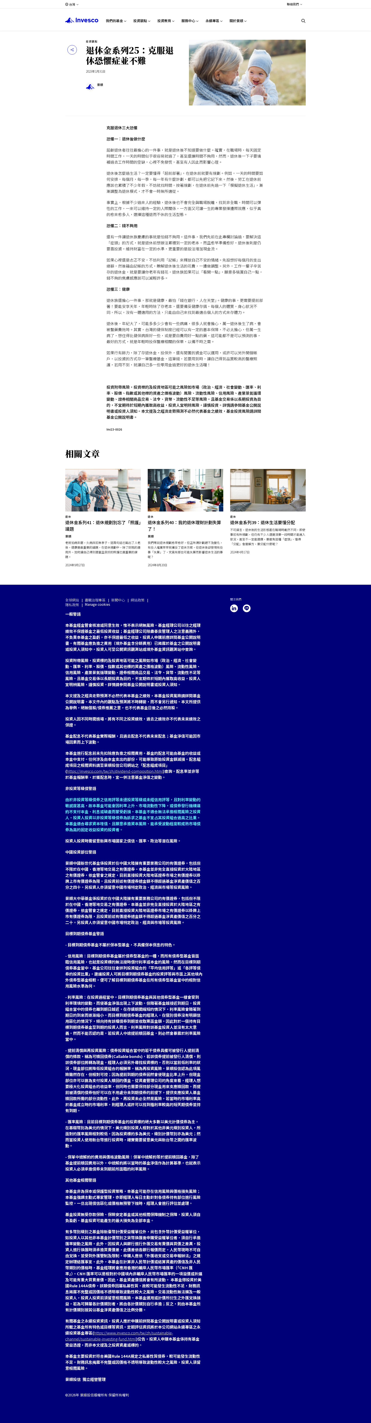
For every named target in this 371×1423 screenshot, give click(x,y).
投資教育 (164, 20)
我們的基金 (114, 20)
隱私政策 (72, 604)
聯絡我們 (293, 4)
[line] (247, 608)
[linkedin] (234, 608)
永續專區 (212, 20)
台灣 (72, 4)
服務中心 (188, 20)
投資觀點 (140, 20)
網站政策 (137, 600)
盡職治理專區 (95, 600)
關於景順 (236, 20)
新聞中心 (118, 600)
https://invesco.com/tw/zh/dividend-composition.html (115, 771)
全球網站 (72, 600)
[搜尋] (303, 21)
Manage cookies (97, 604)
